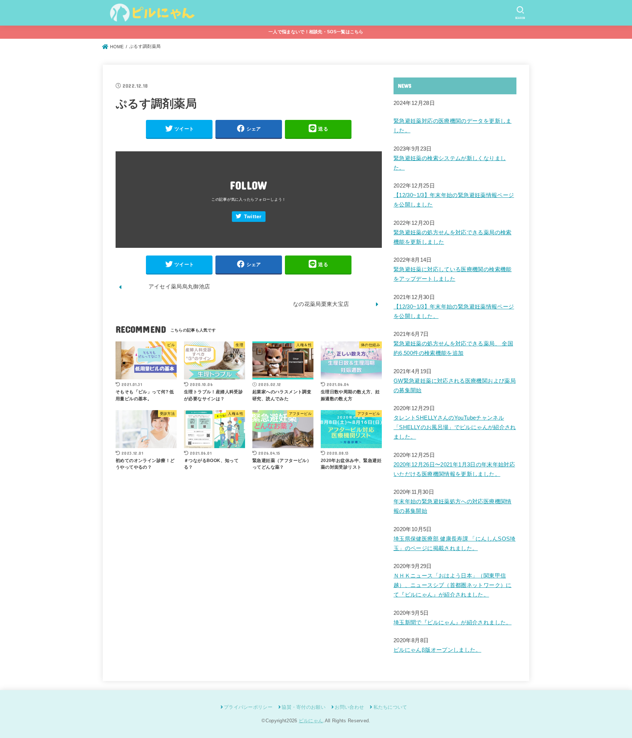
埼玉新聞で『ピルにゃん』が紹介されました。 (453, 622)
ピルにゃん (311, 720)
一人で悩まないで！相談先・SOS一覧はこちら (316, 31)
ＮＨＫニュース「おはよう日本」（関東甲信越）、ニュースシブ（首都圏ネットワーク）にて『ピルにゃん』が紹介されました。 (453, 585)
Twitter (253, 216)
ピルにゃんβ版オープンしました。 (437, 650)
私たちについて (390, 707)
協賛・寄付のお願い (304, 707)
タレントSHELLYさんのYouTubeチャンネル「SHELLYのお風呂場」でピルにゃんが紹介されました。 (455, 427)
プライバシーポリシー (248, 707)
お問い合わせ (349, 707)
